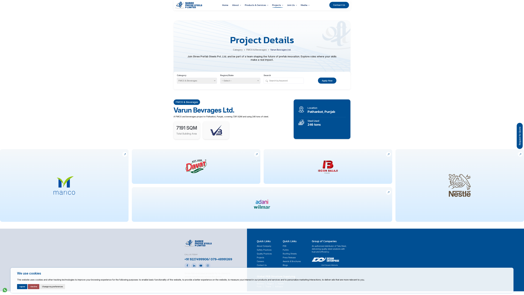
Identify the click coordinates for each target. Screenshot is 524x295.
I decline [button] (33, 286)
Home (225, 5)
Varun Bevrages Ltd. (280, 49)
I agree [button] (22, 286)
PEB (284, 246)
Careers (260, 261)
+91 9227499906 (196, 259)
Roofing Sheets (290, 254)
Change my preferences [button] (52, 286)
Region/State (227, 75)
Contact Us (339, 5)
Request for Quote (519, 136)
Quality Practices (264, 254)
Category (238, 49)
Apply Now (327, 80)
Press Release (289, 257)
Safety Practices (264, 250)
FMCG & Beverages (256, 49)
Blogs (285, 265)
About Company (264, 246)
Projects (260, 257)
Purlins (286, 250)
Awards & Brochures (292, 261)
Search (267, 75)
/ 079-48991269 (220, 259)
